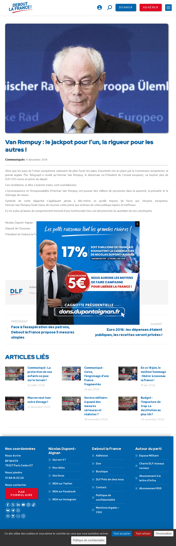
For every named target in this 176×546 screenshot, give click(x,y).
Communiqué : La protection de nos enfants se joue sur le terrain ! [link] (40, 374)
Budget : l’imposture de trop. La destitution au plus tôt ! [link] (151, 406)
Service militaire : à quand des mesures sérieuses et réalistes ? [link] (96, 406)
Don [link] (98, 463)
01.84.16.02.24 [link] (14, 478)
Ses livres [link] (58, 475)
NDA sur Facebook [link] (63, 491)
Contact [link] (101, 487)
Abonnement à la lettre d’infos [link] (150, 478)
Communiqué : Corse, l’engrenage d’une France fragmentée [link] (96, 376)
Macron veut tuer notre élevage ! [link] (39, 400)
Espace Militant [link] (149, 455)
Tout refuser (143, 533)
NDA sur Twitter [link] (62, 483)
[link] (168, 7)
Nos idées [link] (58, 467)
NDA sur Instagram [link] (64, 499)
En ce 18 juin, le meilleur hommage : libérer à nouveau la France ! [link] (153, 374)
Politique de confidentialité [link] (105, 498)
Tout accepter (121, 533)
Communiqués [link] (15, 159)
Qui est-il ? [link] (59, 459)
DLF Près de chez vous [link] (110, 479)
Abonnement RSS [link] (150, 488)
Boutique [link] (102, 471)
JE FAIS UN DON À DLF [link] (88, 525)
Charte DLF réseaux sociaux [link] (151, 466)
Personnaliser (164, 533)
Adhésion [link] (102, 455)
